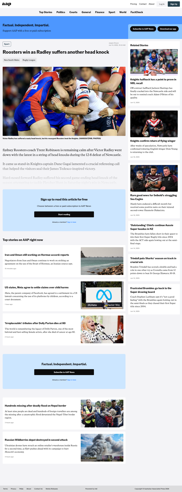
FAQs (21, 489)
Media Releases (52, 489)
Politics (60, 12)
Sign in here (71, 222)
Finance (99, 12)
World (122, 12)
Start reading (64, 214)
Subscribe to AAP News (143, 28)
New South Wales (11, 60)
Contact (143, 4)
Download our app (168, 28)
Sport (112, 12)
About (151, 4)
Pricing (133, 4)
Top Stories (45, 12)
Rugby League (29, 60)
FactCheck (137, 12)
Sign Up (173, 4)
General (86, 12)
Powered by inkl (91, 489)
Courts (73, 12)
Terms (5, 489)
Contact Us (38, 489)
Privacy (13, 489)
